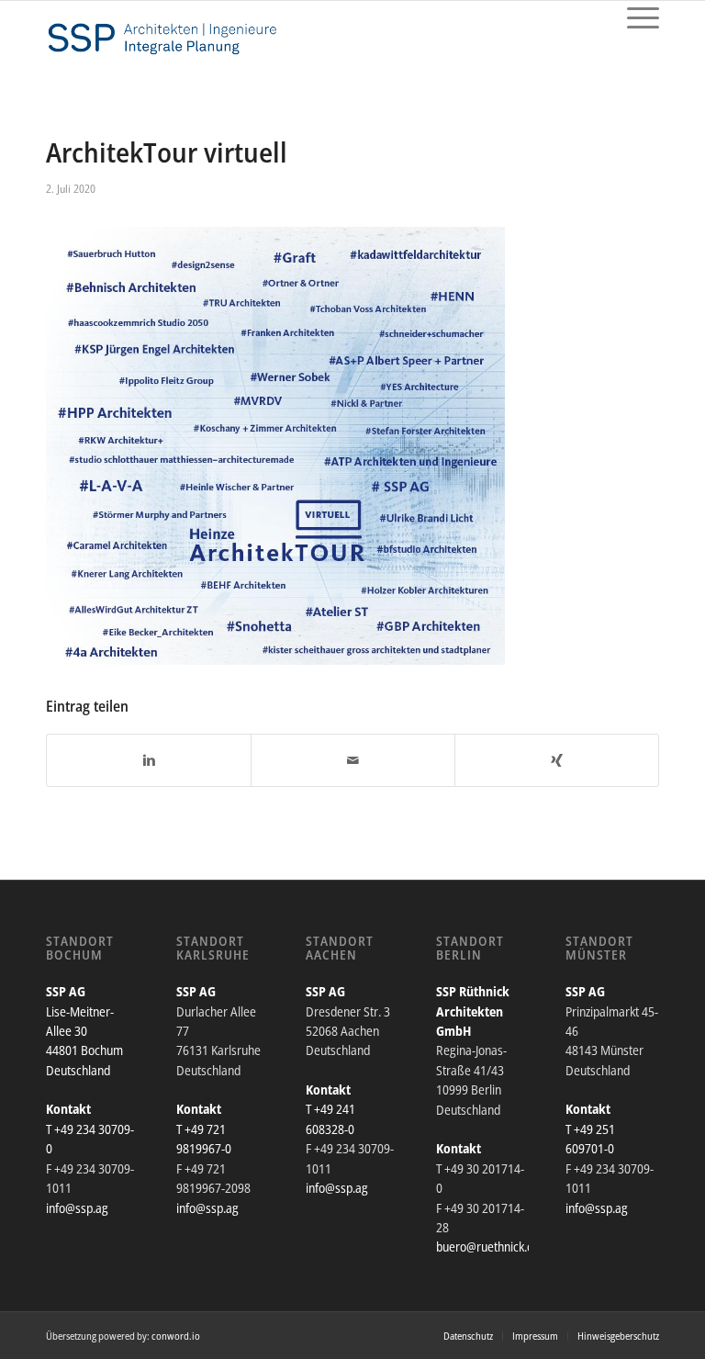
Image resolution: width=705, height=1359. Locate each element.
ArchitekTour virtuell (166, 152)
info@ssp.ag (77, 1208)
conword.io (175, 1335)
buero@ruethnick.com (492, 1246)
